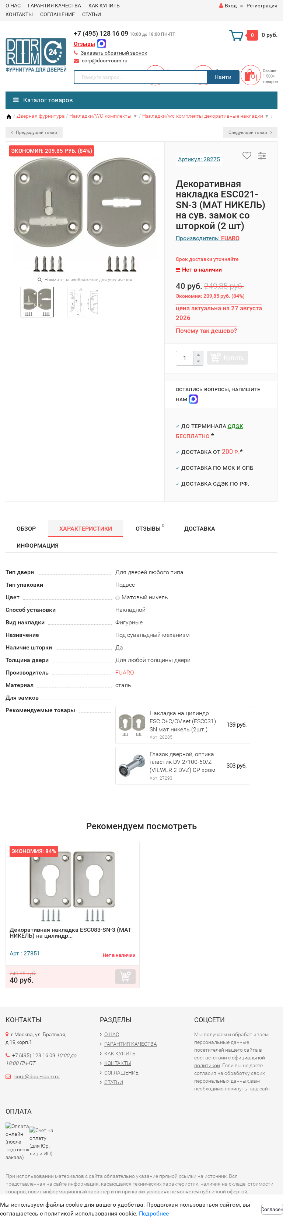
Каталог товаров (47, 100)
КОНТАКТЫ (19, 14)
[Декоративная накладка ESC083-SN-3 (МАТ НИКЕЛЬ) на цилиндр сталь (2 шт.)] (72, 886)
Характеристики (85, 528)
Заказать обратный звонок (114, 53)
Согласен (272, 1209)
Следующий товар (248, 132)
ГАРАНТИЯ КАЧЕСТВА (54, 5)
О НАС (13, 5)
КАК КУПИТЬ (104, 5)
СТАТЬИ (91, 14)
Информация (38, 545)
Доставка (199, 528)
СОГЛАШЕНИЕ (57, 14)
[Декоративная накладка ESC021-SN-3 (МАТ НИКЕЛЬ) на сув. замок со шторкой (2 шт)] (37, 301)
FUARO (124, 672)
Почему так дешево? (206, 330)
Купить (234, 357)
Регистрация (262, 5)
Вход (231, 5)
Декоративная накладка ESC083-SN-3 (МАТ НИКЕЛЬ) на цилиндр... (71, 932)
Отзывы (84, 44)
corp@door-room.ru (104, 60)
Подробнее (154, 1213)
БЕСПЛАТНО (193, 435)
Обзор (26, 528)
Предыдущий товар (36, 132)
